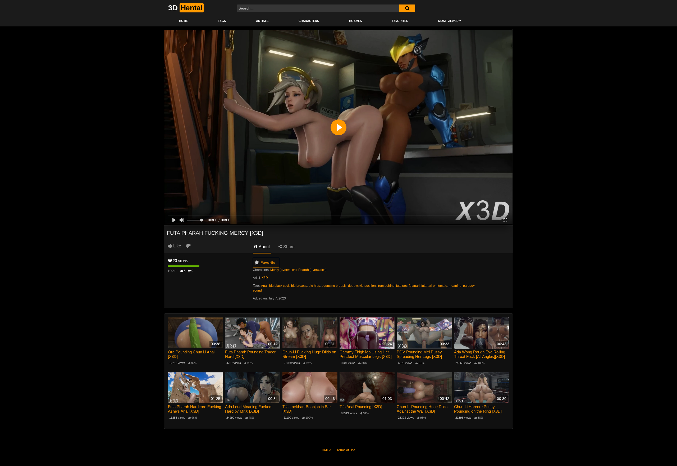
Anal (264, 286)
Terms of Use (346, 450)
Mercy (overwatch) (283, 270)
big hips (314, 286)
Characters (309, 20)
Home (183, 20)
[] (407, 8)
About (264, 246)
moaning (455, 286)
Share (288, 246)
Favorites (400, 20)
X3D (265, 278)
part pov (468, 286)
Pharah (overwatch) (312, 270)
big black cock (279, 286)
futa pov (401, 286)
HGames (355, 20)
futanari (414, 286)
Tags (222, 20)
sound (257, 290)
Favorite (267, 262)
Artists (262, 20)
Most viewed (448, 20)
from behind (386, 286)
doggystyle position (362, 286)
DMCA (326, 450)
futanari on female (434, 286)
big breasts (299, 286)
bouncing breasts (334, 286)
